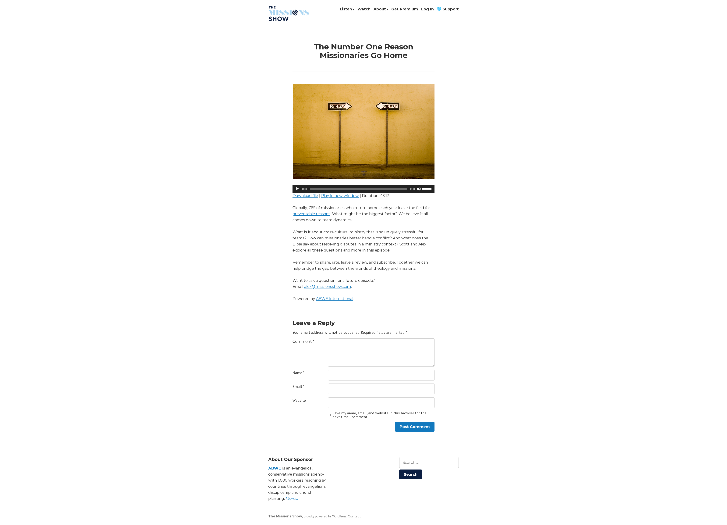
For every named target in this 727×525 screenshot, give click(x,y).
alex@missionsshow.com (327, 286)
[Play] (297, 189)
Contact (354, 516)
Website (299, 400)
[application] (363, 189)
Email (298, 386)
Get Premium (404, 9)
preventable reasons (311, 214)
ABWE (274, 468)
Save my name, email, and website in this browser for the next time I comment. (379, 415)
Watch (364, 9)
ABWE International (334, 298)
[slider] (427, 188)
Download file (305, 195)
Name (298, 372)
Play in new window (340, 195)
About (380, 9)
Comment (303, 341)
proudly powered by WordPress (324, 516)
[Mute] (419, 189)
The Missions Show (285, 516)
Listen (346, 9)
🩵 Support (448, 9)
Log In (427, 9)
